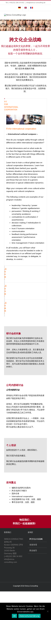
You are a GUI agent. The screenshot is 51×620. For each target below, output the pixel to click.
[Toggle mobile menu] (46, 15)
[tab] (4, 105)
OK (14, 616)
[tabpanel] (25, 189)
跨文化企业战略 (36, 539)
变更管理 (33, 545)
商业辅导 (33, 550)
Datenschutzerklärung (29, 616)
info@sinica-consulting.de (35, 3)
